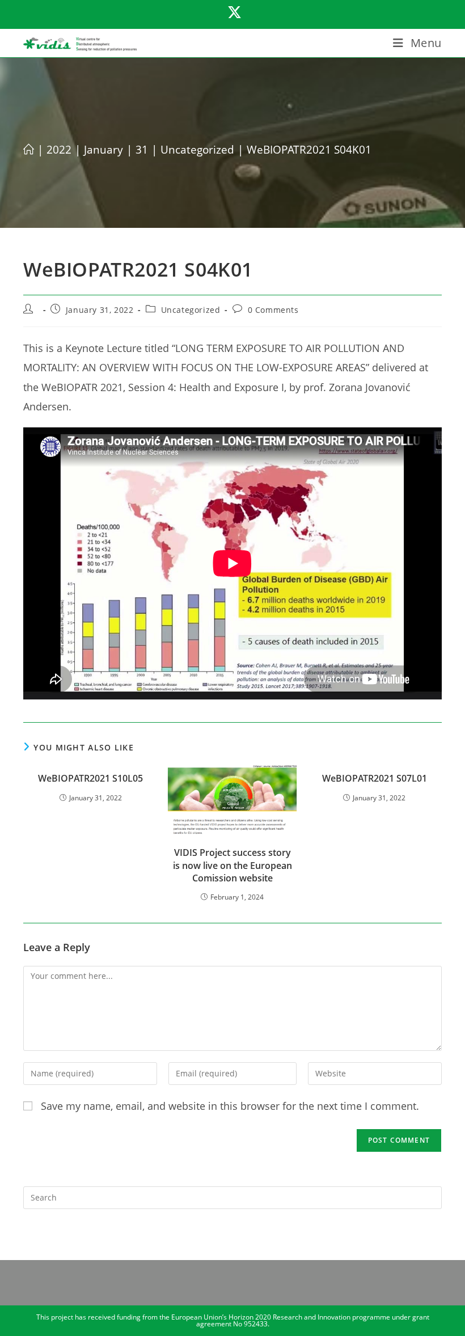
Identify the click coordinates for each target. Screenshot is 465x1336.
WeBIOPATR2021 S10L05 (90, 778)
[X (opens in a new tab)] (233, 13)
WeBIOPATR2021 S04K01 (309, 149)
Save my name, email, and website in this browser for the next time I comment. (230, 1106)
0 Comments (273, 309)
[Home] (28, 149)
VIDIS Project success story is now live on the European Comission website (232, 865)
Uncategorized (191, 309)
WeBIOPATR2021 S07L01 (374, 778)
